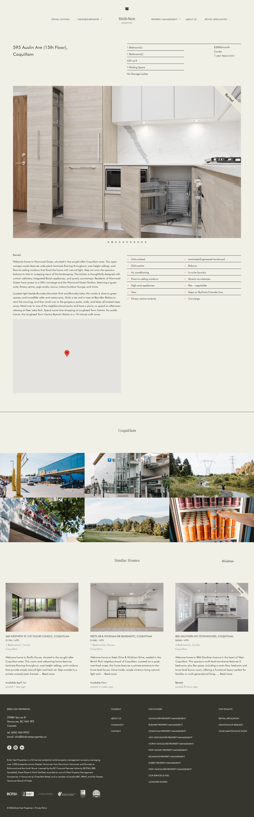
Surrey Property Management (165, 762)
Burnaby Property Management (166, 724)
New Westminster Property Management (170, 737)
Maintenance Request (231, 724)
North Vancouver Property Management (171, 743)
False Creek (86, 31)
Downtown (87, 28)
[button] (67, 353)
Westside (85, 34)
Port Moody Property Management (168, 750)
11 (145, 242)
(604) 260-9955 (20, 732)
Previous (6, 161)
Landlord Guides (158, 781)
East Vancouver (89, 38)
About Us (191, 19)
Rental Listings (61, 19)
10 (142, 242)
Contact (116, 731)
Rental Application (216, 19)
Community (117, 724)
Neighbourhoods (88, 19)
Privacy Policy (41, 807)
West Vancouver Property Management (170, 769)
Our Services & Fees (159, 775)
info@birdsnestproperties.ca (30, 736)
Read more (48, 674)
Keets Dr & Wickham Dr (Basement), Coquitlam (121, 638)
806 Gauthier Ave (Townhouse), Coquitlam (204, 638)
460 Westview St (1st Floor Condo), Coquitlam (37, 638)
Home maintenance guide (233, 731)
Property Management (164, 19)
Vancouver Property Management (167, 718)
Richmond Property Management (167, 756)
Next (247, 161)
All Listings (228, 560)
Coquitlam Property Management (167, 731)
